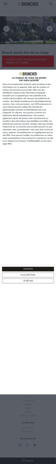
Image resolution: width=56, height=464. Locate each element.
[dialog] (28, 232)
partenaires (18, 84)
